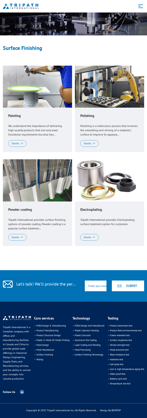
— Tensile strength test (118, 344)
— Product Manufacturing (46, 330)
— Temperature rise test (119, 383)
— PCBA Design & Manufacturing (50, 325)
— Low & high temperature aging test (126, 369)
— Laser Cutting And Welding (86, 344)
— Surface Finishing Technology (87, 354)
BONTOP (116, 410)
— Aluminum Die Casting (84, 340)
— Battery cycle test (117, 378)
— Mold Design (41, 344)
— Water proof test (116, 373)
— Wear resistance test (118, 354)
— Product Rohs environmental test (125, 330)
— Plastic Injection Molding (85, 330)
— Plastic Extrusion (81, 335)
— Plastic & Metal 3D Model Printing (52, 340)
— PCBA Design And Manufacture (88, 325)
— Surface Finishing (43, 354)
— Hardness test (115, 359)
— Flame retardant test (119, 335)
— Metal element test (118, 349)
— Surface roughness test (120, 340)
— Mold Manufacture (44, 349)
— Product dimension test (120, 325)
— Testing (38, 359)
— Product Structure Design (47, 335)
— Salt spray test (115, 364)
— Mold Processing (81, 349)
